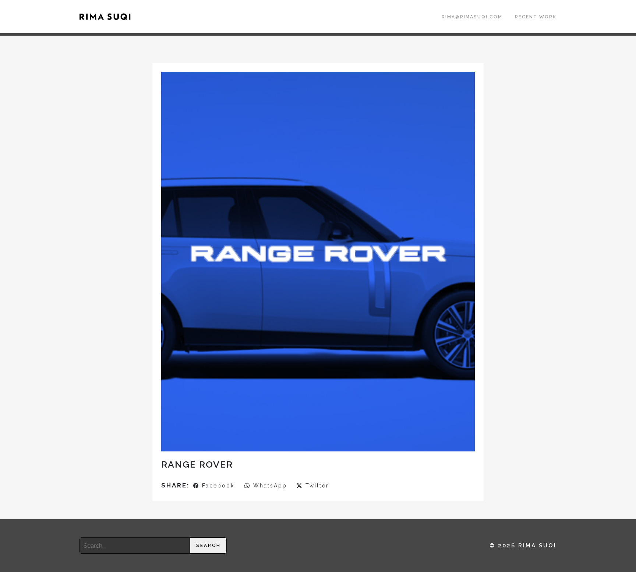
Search (208, 545)
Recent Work (535, 16)
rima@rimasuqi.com (472, 16)
